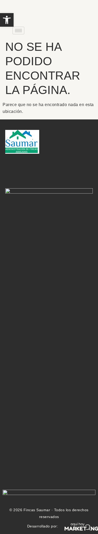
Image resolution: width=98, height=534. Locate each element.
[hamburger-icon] (18, 30)
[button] (7, 20)
